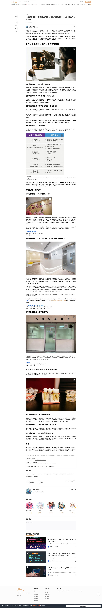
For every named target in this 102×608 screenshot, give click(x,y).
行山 (85, 4)
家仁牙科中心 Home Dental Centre (35, 305)
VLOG (59, 4)
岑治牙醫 (28, 362)
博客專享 (53, 4)
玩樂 (72, 4)
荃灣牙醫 (55, 474)
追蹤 (74, 27)
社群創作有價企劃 (15, 4)
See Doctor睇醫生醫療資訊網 (58, 300)
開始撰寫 (88, 1)
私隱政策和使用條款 (36, 605)
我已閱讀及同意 (83, 606)
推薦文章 (43, 4)
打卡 (33, 464)
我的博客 (47, 598)
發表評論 (29, 523)
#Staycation (75, 591)
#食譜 (67, 591)
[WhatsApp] (16, 35)
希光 (40, 510)
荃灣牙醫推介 (70, 474)
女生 (69, 4)
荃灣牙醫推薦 (62, 474)
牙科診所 (40, 474)
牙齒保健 (36, 476)
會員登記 (82, 1)
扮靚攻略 (49, 464)
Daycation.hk (72, 510)
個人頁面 (47, 591)
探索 (39, 4)
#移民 (80, 591)
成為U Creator (31, 4)
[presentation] (25, 506)
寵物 (82, 4)
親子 (75, 4)
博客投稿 (36, 600)
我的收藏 (47, 594)
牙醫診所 (34, 474)
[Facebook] (16, 31)
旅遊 (66, 4)
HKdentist (32, 26)
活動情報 (54, 464)
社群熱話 (24, 4)
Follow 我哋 (51, 466)
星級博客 (48, 4)
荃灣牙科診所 (29, 476)
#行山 (61, 591)
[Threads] (16, 38)
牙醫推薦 (28, 474)
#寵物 (58, 591)
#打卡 (64, 591)
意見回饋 (36, 598)
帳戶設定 (47, 593)
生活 (78, 4)
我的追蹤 (47, 596)
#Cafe (70, 591)
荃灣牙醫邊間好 (47, 474)
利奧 (51, 510)
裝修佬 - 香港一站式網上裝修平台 (62, 510)
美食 (62, 4)
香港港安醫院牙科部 (31, 231)
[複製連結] (16, 41)
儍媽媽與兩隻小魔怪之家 (29, 510)
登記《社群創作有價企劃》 (40, 460)
